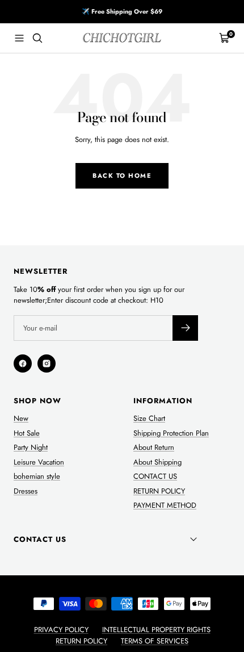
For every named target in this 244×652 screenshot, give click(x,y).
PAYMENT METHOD (164, 505)
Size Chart (149, 418)
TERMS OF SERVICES (154, 641)
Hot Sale (27, 433)
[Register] (185, 328)
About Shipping (157, 462)
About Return (153, 447)
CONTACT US (155, 476)
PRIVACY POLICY (61, 629)
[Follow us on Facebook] (23, 363)
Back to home (122, 175)
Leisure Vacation (39, 462)
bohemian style (37, 476)
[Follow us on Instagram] (46, 363)
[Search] (37, 38)
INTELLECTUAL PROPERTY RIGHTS (156, 629)
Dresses (25, 491)
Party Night (31, 447)
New (21, 418)
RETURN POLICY (159, 491)
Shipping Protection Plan (171, 433)
